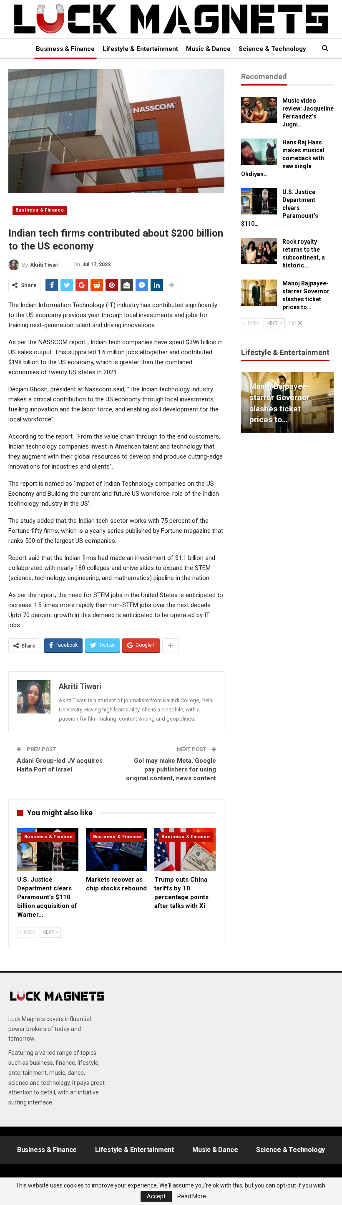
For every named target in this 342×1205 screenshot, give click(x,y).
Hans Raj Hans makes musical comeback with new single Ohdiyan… (282, 158)
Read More (191, 1196)
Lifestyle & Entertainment (140, 49)
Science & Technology (272, 49)
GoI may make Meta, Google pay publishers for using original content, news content (171, 769)
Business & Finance (65, 49)
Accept (156, 1196)
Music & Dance (208, 49)
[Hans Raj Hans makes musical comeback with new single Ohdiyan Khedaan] (259, 152)
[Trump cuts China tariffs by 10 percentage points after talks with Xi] (185, 849)
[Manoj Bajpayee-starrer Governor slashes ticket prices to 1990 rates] (259, 293)
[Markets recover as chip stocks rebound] (116, 849)
